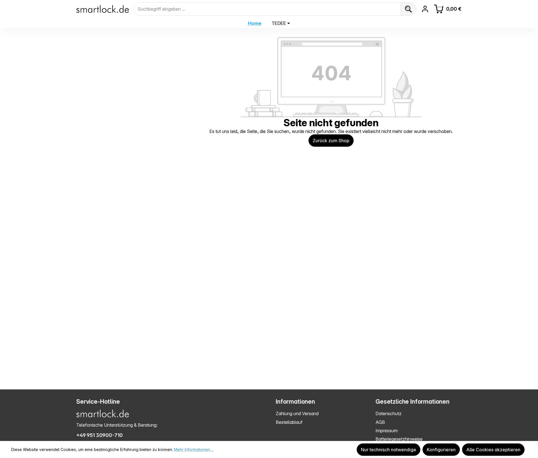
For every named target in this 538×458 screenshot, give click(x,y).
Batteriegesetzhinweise (399, 439)
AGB (380, 422)
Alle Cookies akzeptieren (493, 449)
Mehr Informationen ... (194, 449)
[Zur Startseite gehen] (102, 9)
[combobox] (267, 9)
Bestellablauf (289, 422)
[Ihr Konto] (425, 9)
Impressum (386, 430)
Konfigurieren (441, 449)
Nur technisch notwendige (388, 449)
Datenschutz (388, 413)
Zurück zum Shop (331, 140)
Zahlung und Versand (297, 413)
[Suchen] (408, 9)
